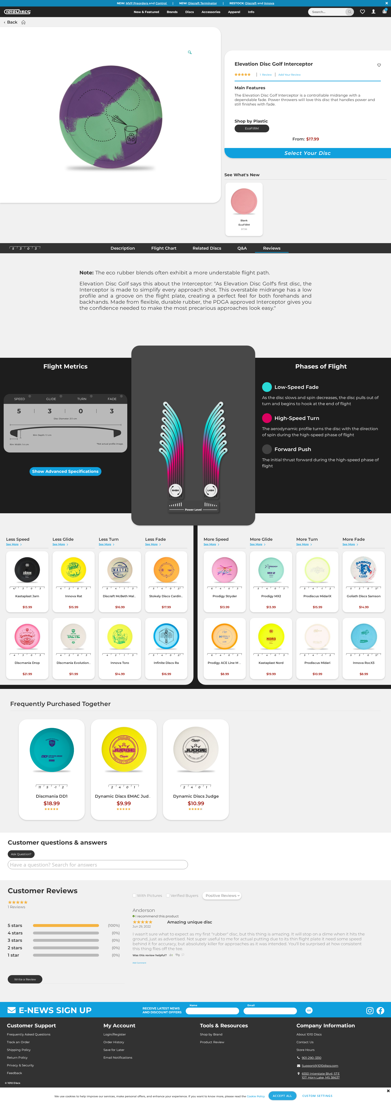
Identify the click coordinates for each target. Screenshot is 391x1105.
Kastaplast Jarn (27, 596)
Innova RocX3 (364, 663)
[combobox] (331, 12)
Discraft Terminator (202, 3)
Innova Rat (73, 596)
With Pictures (149, 895)
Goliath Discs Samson (364, 596)
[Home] (22, 22)
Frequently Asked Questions (28, 1034)
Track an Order (18, 1042)
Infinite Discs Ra (166, 663)
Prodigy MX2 (271, 596)
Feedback (14, 1073)
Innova (269, 3)
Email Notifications (117, 1057)
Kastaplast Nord (271, 663)
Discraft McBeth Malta (120, 596)
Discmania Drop (27, 663)
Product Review (212, 1042)
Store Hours (305, 1050)
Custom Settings (317, 1096)
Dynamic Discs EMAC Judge (124, 796)
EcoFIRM (252, 128)
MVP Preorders (137, 3)
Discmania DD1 (52, 796)
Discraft (251, 3)
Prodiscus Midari (317, 663)
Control (161, 3)
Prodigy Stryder (225, 596)
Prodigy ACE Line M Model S (229, 663)
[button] (362, 11)
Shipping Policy (19, 1050)
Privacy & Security (20, 1065)
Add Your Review (289, 74)
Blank (244, 220)
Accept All (282, 1096)
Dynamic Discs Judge (196, 796)
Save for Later (113, 1050)
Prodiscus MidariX (317, 596)
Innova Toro (120, 663)
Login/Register (114, 1034)
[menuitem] (146, 12)
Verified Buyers (184, 895)
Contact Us (305, 1042)
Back (12, 22)
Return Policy (17, 1057)
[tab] (122, 249)
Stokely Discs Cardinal (166, 596)
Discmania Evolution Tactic (78, 663)
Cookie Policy (256, 1096)
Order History (113, 1042)
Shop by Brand (211, 1034)
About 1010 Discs (309, 1034)
